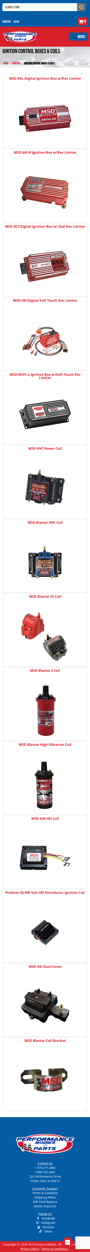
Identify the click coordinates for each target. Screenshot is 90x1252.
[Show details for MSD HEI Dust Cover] (45, 1006)
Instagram (47, 1223)
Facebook (48, 1218)
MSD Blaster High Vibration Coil (45, 744)
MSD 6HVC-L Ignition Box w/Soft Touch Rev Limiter (45, 376)
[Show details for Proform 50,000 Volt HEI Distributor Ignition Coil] (45, 932)
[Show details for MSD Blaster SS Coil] (45, 636)
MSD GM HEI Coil (45, 818)
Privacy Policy (30, 1249)
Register (7, 21)
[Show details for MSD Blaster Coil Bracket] (45, 1080)
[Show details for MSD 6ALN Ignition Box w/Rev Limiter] (45, 192)
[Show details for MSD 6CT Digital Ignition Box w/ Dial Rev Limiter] (45, 266)
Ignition (16, 63)
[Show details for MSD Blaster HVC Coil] (45, 562)
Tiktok (47, 1231)
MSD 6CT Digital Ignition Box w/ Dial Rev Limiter (45, 226)
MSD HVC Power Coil (45, 448)
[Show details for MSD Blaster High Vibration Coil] (45, 784)
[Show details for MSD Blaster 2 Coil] (45, 710)
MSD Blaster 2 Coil (45, 670)
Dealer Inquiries (45, 1206)
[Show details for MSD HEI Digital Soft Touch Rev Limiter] (45, 340)
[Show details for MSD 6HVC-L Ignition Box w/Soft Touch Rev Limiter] (45, 414)
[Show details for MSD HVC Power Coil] (45, 488)
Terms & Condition (45, 1193)
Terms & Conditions (55, 1249)
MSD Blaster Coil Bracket (45, 1040)
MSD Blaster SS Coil (45, 596)
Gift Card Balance (45, 1202)
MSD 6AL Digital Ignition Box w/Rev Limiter (45, 78)
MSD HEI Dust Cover (45, 966)
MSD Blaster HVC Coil (45, 522)
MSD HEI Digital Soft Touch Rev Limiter (45, 300)
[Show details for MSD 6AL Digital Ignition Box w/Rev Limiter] (45, 118)
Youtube (47, 1227)
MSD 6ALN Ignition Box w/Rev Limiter (45, 152)
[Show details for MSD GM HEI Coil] (45, 858)
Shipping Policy (45, 1197)
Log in (16, 21)
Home (5, 63)
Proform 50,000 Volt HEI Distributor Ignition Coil (45, 892)
